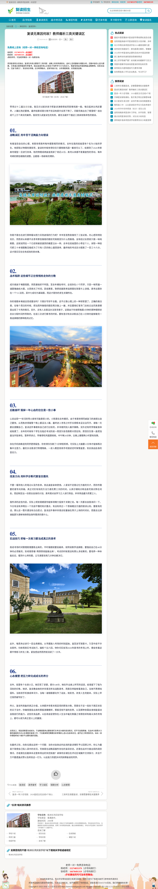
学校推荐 (96, 2)
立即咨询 (132, 20)
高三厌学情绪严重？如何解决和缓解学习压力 (132, 60)
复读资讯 (43, 20)
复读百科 (32, 26)
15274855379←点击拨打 (23, 52)
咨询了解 (41, 830)
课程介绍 (72, 837)
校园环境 (12, 841)
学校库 (28, 20)
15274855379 (76, 868)
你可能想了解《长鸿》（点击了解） (55, 97)
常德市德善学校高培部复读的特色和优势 (131, 64)
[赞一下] (56, 775)
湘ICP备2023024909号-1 (111, 887)
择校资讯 (23, 26)
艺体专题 (102, 20)
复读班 (26, 107)
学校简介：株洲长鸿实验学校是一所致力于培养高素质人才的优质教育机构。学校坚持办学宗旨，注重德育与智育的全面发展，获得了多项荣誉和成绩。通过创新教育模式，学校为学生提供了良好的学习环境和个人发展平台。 (70, 826)
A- (66, 39)
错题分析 (55, 785)
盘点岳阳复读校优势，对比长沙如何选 (130, 116)
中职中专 (117, 20)
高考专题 (87, 20)
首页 (13, 20)
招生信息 (42, 833)
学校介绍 (12, 833)
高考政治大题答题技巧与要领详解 (128, 68)
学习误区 (43, 785)
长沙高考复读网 (54, 887)
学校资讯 (106, 2)
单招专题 (72, 20)
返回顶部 (153, 447)
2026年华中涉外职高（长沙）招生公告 (130, 109)
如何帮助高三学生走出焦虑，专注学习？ (131, 72)
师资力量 (12, 837)
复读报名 (147, 20)
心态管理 (66, 785)
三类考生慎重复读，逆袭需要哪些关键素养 (131, 86)
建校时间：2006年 (45, 821)
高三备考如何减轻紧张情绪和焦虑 (128, 57)
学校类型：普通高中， (47, 818)
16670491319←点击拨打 (23, 55)
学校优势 (42, 837)
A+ (71, 39)
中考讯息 (58, 20)
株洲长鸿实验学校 (55, 815)
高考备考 (32, 785)
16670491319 (76, 871)
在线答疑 (72, 833)
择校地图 (125, 887)
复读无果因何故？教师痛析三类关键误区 (131, 90)
